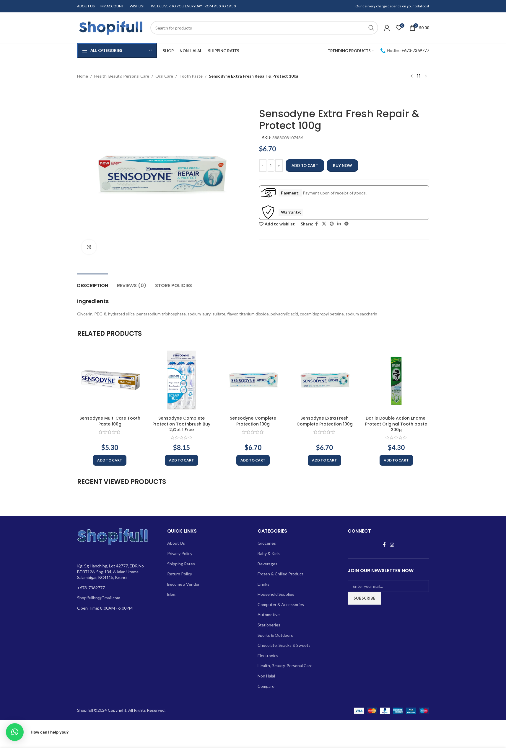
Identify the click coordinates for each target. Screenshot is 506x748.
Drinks (263, 584)
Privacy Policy (179, 553)
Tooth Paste (191, 75)
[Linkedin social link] (339, 224)
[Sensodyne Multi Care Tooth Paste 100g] (110, 380)
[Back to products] (418, 76)
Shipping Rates (181, 563)
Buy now (342, 165)
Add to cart (305, 165)
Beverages (267, 563)
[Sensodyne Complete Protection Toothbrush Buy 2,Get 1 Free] (181, 380)
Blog (171, 594)
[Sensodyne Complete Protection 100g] (253, 380)
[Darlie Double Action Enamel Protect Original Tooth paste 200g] (396, 380)
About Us (176, 543)
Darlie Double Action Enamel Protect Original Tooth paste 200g (396, 424)
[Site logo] (110, 27)
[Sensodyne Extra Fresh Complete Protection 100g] (324, 380)
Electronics (268, 655)
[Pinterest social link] (332, 224)
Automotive (269, 614)
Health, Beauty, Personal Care (121, 75)
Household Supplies (276, 594)
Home (82, 75)
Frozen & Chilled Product (280, 573)
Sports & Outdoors (275, 635)
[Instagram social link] (392, 544)
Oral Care (164, 75)
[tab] (92, 283)
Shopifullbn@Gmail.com (98, 597)
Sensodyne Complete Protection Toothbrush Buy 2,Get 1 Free (181, 424)
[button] (109, 460)
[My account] (387, 28)
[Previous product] (411, 76)
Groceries (267, 543)
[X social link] (324, 224)
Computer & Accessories (281, 604)
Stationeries (269, 624)
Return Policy (179, 573)
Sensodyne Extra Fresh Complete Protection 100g (325, 421)
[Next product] (425, 76)
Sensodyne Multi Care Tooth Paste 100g (109, 421)
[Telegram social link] (346, 224)
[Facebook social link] (316, 224)
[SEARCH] (371, 28)
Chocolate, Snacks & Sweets (284, 645)
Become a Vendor (183, 584)
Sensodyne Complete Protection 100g (253, 421)
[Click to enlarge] (89, 247)
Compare (266, 686)
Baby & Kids (269, 553)
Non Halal (266, 675)
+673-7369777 (415, 50)
